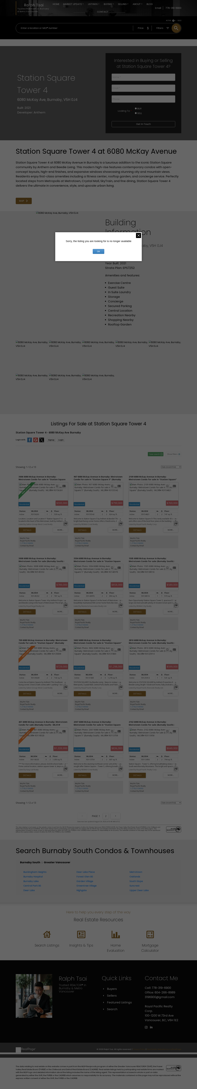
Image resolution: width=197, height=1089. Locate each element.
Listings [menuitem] (93, 4)
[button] (24, 201)
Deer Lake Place (85, 872)
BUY (139, 108)
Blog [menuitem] (150, 4)
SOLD (179, 20)
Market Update (72, 4)
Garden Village (84, 881)
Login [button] (60, 440)
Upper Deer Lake (139, 890)
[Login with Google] (35, 441)
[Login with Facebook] (29, 441)
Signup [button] (51, 440)
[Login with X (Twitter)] (41, 441)
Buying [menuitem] (108, 4)
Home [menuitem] (56, 4)
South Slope (136, 881)
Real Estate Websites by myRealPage (164, 1049)
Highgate (81, 890)
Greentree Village (86, 885)
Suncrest (135, 885)
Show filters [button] (172, 454)
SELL (139, 113)
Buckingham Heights (34, 872)
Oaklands (135, 876)
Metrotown (136, 872)
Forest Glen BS (84, 876)
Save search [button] (154, 454)
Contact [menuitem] (102, 11)
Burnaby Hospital (33, 876)
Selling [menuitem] (122, 4)
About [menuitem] (137, 4)
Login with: (21, 439)
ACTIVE (168, 20)
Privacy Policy (139, 1049)
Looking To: (124, 111)
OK (98, 251)
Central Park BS (32, 885)
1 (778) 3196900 (26, 543)
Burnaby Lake (31, 881)
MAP (21, 200)
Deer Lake (29, 890)
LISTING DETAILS (27, 530)
